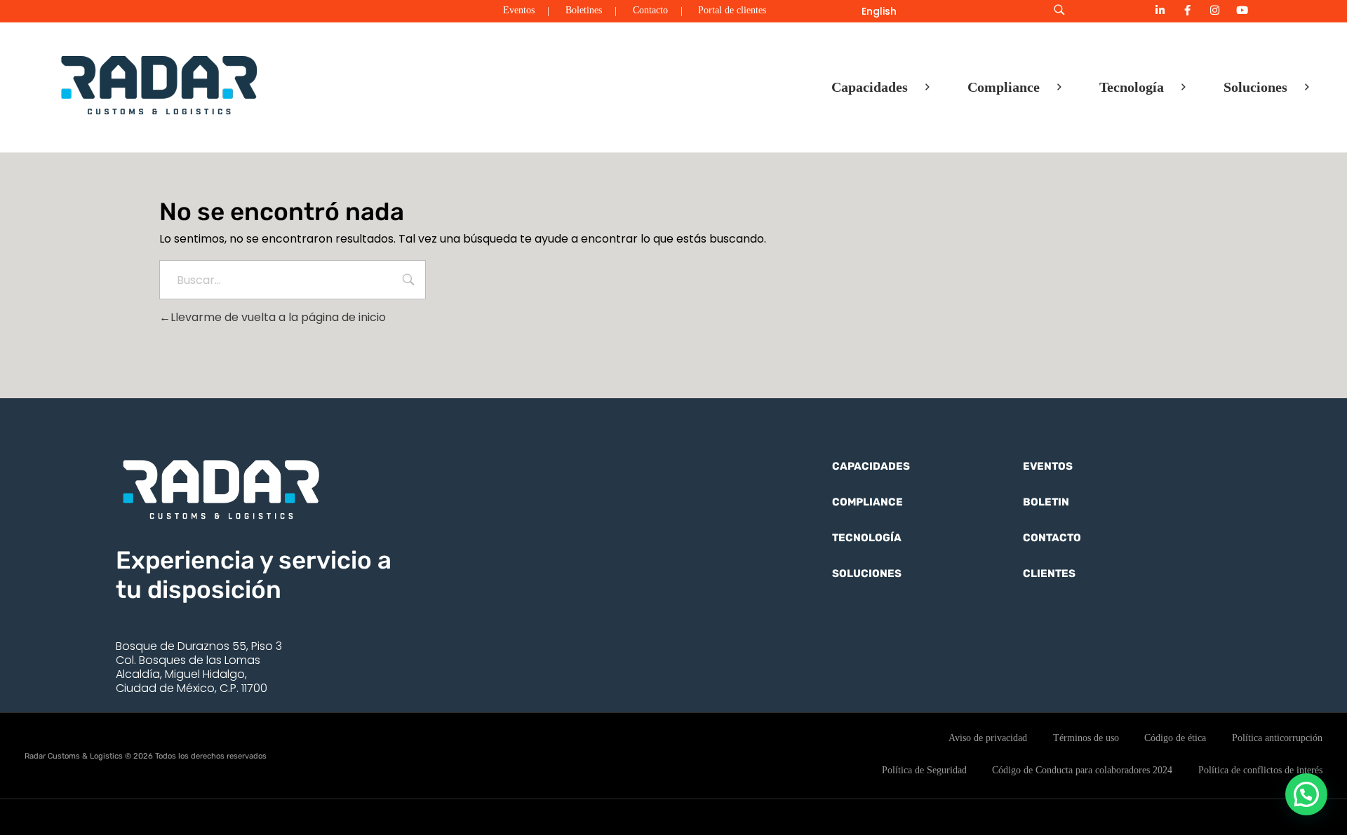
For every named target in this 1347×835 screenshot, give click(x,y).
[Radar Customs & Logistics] (159, 84)
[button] (1306, 794)
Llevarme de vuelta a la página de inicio (278, 317)
